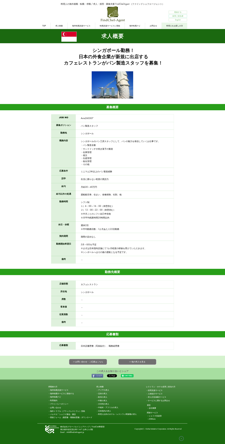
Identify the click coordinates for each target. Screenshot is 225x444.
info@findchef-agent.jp (75, 432)
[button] (59, 387)
